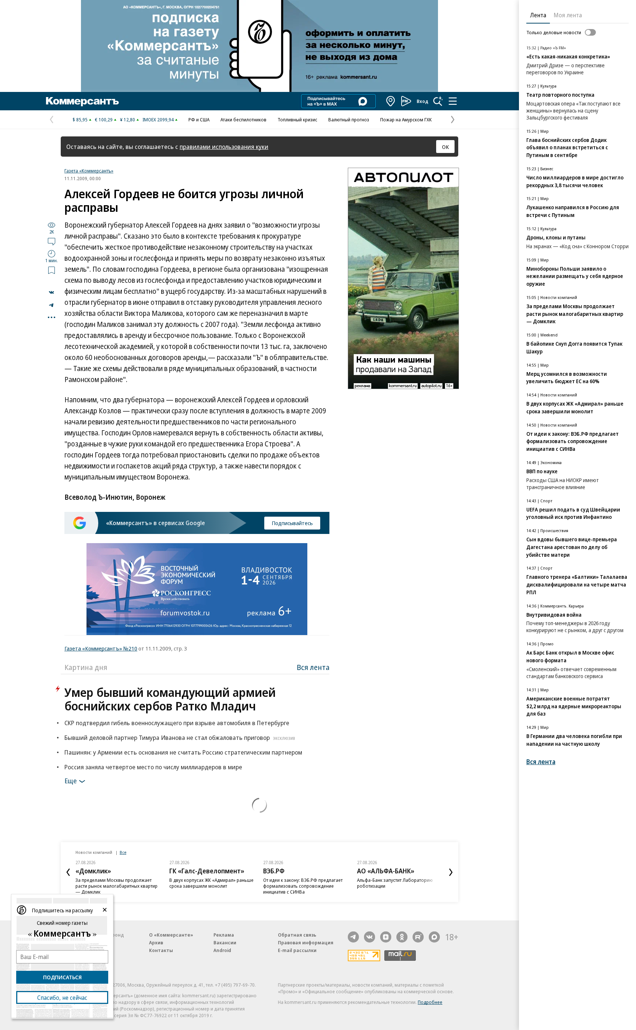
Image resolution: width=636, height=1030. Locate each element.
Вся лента (313, 667)
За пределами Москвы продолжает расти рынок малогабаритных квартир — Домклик (116, 886)
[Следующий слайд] (451, 872)
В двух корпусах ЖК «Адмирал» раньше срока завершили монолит (211, 883)
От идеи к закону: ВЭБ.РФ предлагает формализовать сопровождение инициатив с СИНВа (303, 886)
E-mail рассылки (297, 950)
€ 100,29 (104, 119)
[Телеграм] (353, 936)
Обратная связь (297, 934)
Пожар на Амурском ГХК (406, 119)
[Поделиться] (51, 292)
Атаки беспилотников (243, 119)
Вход (422, 101)
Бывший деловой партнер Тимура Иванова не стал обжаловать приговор (179, 737)
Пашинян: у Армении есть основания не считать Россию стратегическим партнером (183, 752)
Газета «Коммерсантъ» (88, 170)
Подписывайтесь (292, 523)
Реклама (223, 934)
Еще (70, 780)
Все (123, 852)
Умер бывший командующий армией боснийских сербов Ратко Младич (170, 699)
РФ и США (198, 119)
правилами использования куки (224, 146)
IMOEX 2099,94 (158, 119)
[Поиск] (438, 101)
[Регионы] (390, 101)
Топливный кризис (297, 119)
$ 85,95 (80, 119)
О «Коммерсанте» (171, 934)
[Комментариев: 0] (51, 241)
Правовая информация (305, 942)
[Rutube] (418, 936)
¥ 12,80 (127, 119)
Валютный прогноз (348, 119)
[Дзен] (385, 936)
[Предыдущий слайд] (68, 872)
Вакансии (224, 942)
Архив (156, 942)
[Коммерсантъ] (82, 101)
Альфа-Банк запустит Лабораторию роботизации (395, 883)
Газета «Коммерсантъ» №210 (100, 648)
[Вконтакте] (369, 936)
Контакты (161, 950)
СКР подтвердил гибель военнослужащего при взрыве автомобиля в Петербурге (176, 723)
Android (222, 950)
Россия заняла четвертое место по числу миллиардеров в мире (153, 767)
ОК (445, 146)
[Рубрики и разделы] (452, 101)
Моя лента (568, 15)
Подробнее (430, 1002)
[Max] (434, 936)
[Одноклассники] (401, 936)
